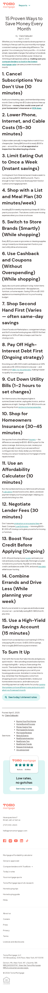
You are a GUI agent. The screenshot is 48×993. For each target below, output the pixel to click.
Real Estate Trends (24, 744)
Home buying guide (11, 894)
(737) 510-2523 (10, 825)
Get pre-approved (11, 861)
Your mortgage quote (12, 877)
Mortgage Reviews (24, 732)
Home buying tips (10, 888)
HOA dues (36, 108)
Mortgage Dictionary (25, 730)
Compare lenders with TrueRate (16, 866)
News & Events (22, 735)
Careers (6, 919)
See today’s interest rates (22, 697)
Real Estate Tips (23, 741)
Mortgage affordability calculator (17, 855)
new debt (42, 566)
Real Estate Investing (25, 738)
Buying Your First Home (26, 721)
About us (7, 913)
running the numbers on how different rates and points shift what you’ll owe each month (23, 687)
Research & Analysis (24, 747)
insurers (32, 439)
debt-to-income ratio (21, 369)
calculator (7, 492)
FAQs (5, 900)
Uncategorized (22, 750)
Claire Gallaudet (26, 36)
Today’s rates (9, 871)
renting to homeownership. (29, 407)
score (28, 558)
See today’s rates (24, 788)
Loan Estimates (21, 526)
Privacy (6, 930)
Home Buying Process (25, 724)
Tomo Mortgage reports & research (18, 883)
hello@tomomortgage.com (15, 830)
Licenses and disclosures (13, 942)
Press (5, 925)
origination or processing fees (26, 523)
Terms (5, 936)
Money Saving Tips (24, 727)
